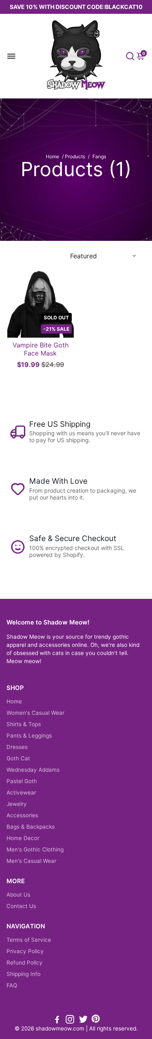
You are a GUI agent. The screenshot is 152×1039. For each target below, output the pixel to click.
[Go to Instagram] (70, 1020)
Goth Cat (18, 758)
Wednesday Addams (33, 769)
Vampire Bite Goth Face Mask (41, 349)
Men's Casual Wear (31, 861)
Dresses (17, 747)
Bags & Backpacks (30, 826)
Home (52, 156)
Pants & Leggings (29, 735)
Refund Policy (24, 962)
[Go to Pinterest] (96, 1020)
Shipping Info (23, 974)
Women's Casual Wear (35, 712)
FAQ (11, 985)
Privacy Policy (25, 951)
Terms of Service (28, 939)
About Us (18, 894)
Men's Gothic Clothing (35, 849)
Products (75, 156)
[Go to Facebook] (57, 1020)
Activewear (21, 792)
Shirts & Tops (23, 724)
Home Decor (22, 838)
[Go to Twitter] (83, 1020)
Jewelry (16, 804)
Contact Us (21, 906)
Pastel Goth (21, 781)
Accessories (22, 815)
